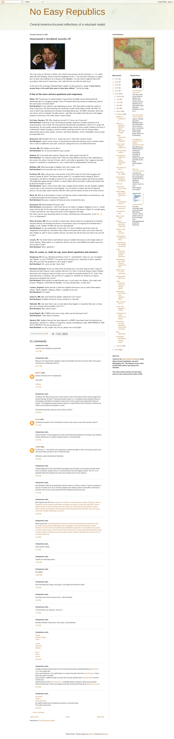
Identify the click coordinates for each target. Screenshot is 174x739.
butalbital (74, 502)
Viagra (37, 635)
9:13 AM (38, 687)
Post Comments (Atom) (47, 720)
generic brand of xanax (43, 507)
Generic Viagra (40, 637)
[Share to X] (62, 334)
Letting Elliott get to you (120, 277)
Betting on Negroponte (121, 118)
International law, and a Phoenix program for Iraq (121, 263)
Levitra (37, 644)
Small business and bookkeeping (78, 530)
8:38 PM (38, 514)
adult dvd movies (56, 682)
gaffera (91, 734)
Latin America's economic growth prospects (120, 253)
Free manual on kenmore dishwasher (71, 523)
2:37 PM (38, 425)
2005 (117, 94)
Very (36, 696)
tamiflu (58, 528)
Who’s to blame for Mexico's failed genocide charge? (120, 128)
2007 (117, 91)
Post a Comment (38, 712)
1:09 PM (38, 587)
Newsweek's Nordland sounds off (120, 179)
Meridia (38, 648)
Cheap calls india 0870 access (88, 504)
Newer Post (34, 717)
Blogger (105, 734)
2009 (117, 85)
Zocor (37, 652)
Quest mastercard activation (45, 509)
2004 (117, 350)
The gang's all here (121, 168)
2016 (117, 79)
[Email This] (57, 334)
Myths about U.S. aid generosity (120, 271)
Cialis (37, 639)
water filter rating (96, 530)
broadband (88, 528)
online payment (48, 526)
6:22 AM (38, 550)
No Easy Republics (67, 12)
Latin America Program (130, 359)
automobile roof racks (56, 511)
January (120, 346)
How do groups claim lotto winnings (74, 507)
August (119, 96)
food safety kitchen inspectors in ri (72, 528)
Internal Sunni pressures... (121, 207)
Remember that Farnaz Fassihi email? (121, 339)
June (118, 102)
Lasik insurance (47, 530)
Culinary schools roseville (44, 532)
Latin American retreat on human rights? (120, 285)
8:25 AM (38, 708)
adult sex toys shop (93, 684)
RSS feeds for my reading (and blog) (121, 244)
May (118, 105)
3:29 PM (38, 440)
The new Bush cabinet (121, 151)
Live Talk (94, 74)
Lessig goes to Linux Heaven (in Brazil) (121, 316)
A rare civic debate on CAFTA (120, 308)
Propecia (38, 646)
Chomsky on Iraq (120, 212)
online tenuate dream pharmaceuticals (68, 509)
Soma (37, 654)
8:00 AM (38, 659)
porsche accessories (61, 532)
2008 (117, 88)
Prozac (37, 656)
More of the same (120, 217)
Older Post (100, 717)
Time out (119, 184)
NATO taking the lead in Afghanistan (121, 194)
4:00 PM (38, 476)
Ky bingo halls (57, 507)
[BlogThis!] (59, 334)
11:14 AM (38, 351)
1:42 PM (38, 537)
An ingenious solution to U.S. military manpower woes (121, 160)
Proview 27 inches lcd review (45, 528)
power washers (73, 532)
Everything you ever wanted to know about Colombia (121, 325)
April (118, 108)
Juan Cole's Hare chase (121, 187)
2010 (117, 82)
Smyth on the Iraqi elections (120, 231)
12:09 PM (38, 562)
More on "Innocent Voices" (138, 170)
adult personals (87, 678)
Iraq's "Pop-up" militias (121, 173)
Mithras (38, 373)
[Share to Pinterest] (66, 334)
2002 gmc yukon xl (94, 502)
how (44, 701)
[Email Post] (52, 333)
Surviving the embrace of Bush (121, 238)
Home (68, 717)
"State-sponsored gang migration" (121, 138)
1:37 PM (38, 387)
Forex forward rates (59, 530)
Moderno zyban (92, 507)
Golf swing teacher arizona (87, 526)
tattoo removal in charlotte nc (61, 502)
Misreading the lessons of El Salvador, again (121, 295)
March (119, 111)
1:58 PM (38, 412)
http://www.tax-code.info (87, 532)
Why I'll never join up (120, 303)
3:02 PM (38, 493)
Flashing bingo (52, 523)
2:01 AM (38, 625)
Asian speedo (82, 502)
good (40, 696)
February (120, 114)
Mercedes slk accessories (91, 509)
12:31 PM (38, 366)
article (37, 699)
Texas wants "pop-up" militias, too (121, 146)
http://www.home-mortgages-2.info (65, 526)
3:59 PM (38, 600)
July (118, 99)
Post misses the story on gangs (137, 116)
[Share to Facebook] (64, 334)
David (37, 419)
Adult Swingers (89, 673)
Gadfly (37, 447)
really (37, 701)
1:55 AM (38, 613)
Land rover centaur (42, 511)
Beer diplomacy (120, 333)
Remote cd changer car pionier (67, 504)
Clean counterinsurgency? (121, 201)
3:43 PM (38, 459)
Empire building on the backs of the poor (121, 223)
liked (41, 701)
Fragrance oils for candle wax (45, 504)
